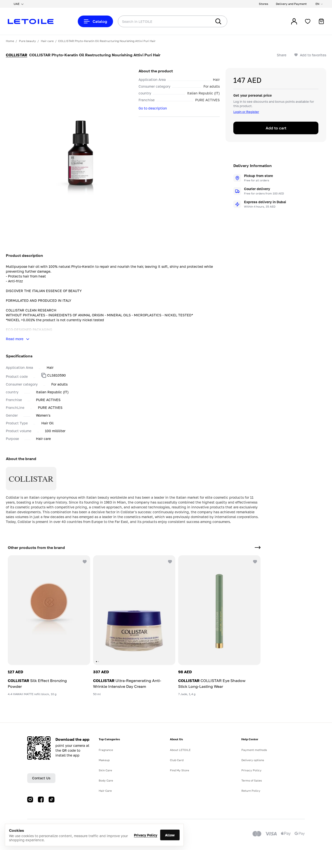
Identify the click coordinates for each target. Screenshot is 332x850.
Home (10, 41)
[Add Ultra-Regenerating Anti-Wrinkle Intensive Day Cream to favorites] (169, 561)
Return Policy (250, 790)
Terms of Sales (251, 780)
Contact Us (41, 778)
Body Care (106, 780)
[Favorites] (308, 21)
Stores (263, 4)
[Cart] (321, 21)
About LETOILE (180, 750)
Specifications (19, 355)
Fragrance (106, 750)
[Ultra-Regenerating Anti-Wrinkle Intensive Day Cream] (134, 610)
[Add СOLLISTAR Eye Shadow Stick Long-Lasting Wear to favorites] (255, 561)
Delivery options (252, 760)
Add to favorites (313, 55)
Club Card (176, 760)
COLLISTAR (16, 54)
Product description (24, 255)
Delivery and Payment (291, 4)
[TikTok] (51, 799)
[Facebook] (41, 799)
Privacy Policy (145, 835)
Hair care (47, 41)
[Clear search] (201, 21)
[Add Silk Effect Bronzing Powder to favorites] (84, 561)
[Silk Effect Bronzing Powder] (49, 610)
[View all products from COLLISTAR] (258, 547)
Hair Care (105, 790)
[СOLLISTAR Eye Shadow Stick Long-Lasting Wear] (219, 610)
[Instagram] (30, 799)
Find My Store (179, 770)
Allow (170, 835)
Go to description (153, 108)
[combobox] (155, 21)
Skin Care (105, 770)
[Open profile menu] (294, 21)
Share (281, 55)
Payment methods (254, 750)
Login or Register (246, 112)
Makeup (104, 760)
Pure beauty (27, 41)
